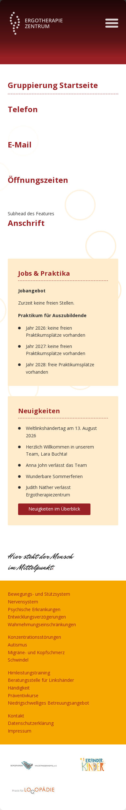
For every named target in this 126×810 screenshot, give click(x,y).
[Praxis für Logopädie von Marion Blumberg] (33, 790)
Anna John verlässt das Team (56, 465)
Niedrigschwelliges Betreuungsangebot (48, 703)
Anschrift (26, 223)
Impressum (19, 731)
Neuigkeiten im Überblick (54, 509)
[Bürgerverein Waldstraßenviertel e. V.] (33, 765)
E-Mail (20, 144)
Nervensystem (23, 602)
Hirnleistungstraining (29, 673)
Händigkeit (19, 688)
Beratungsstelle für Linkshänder (41, 680)
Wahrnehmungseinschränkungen (42, 624)
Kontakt (16, 716)
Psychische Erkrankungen (34, 609)
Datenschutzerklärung (31, 723)
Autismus (17, 645)
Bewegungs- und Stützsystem (39, 594)
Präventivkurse (23, 695)
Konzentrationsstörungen (34, 637)
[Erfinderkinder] (92, 765)
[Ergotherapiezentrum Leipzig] (36, 23)
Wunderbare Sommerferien (54, 476)
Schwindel (18, 660)
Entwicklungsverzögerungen (37, 617)
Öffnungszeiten (38, 179)
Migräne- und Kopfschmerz (36, 652)
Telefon (23, 109)
